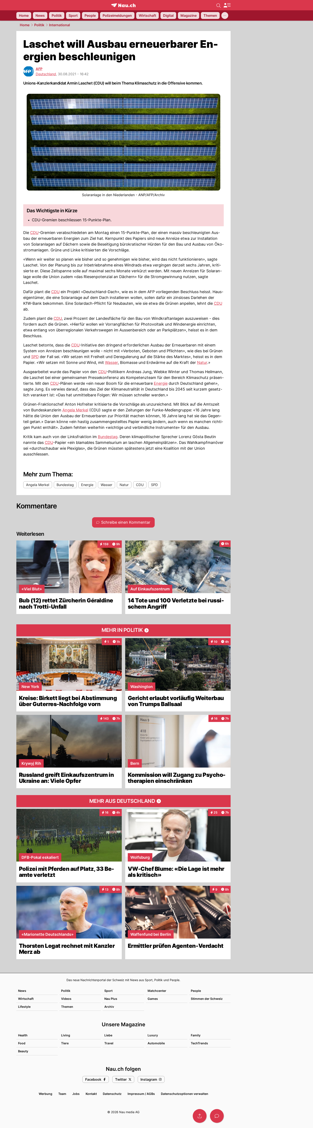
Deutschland (46, 74)
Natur (202, 362)
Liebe (108, 1035)
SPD (35, 356)
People (196, 991)
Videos (66, 998)
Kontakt (91, 1094)
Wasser (111, 362)
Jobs (76, 1094)
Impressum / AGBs (141, 1094)
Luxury (153, 1035)
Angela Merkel (75, 410)
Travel (108, 1043)
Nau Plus (110, 998)
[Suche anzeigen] (218, 5)
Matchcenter (157, 991)
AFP (39, 69)
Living (65, 1035)
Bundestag (107, 436)
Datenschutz (112, 1094)
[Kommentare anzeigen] (217, 1116)
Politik (39, 25)
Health (23, 1035)
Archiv (109, 1006)
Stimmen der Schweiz (207, 998)
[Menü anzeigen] (227, 5)
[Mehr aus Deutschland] (123, 801)
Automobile (156, 1043)
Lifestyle (24, 1006)
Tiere (65, 1043)
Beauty (23, 1051)
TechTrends (199, 1043)
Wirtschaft (26, 998)
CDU (34, 232)
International (59, 25)
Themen (67, 1006)
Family (195, 1035)
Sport (108, 991)
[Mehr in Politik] (123, 630)
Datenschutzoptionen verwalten (184, 1094)
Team (62, 1094)
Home (24, 25)
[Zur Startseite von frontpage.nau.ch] (123, 5)
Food (21, 1043)
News (22, 991)
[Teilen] (200, 1116)
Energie (161, 383)
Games (153, 998)
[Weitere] (224, 15)
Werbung (45, 1094)
